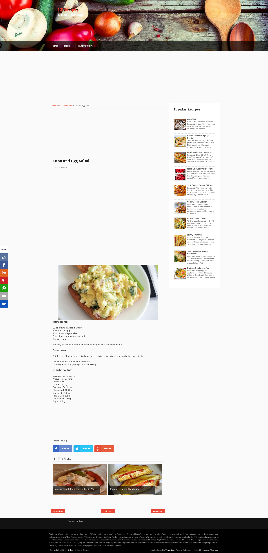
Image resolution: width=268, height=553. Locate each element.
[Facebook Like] (4, 257)
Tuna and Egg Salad (71, 161)
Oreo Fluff (191, 119)
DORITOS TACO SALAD (197, 218)
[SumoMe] (4, 304)
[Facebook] (4, 265)
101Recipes (68, 10)
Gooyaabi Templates (210, 550)
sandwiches (68, 105)
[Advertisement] (134, 72)
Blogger (81, 521)
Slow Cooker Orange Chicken (200, 185)
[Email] (4, 296)
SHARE (65, 448)
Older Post (158, 511)
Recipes (67, 46)
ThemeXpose (170, 550)
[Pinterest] (4, 280)
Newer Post (58, 511)
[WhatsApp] (4, 288)
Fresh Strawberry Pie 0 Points (200, 169)
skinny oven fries (194, 235)
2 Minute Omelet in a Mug (198, 268)
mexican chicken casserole (199, 152)
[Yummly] (4, 273)
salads (60, 105)
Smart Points (85, 46)
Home (55, 46)
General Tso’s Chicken (197, 202)
